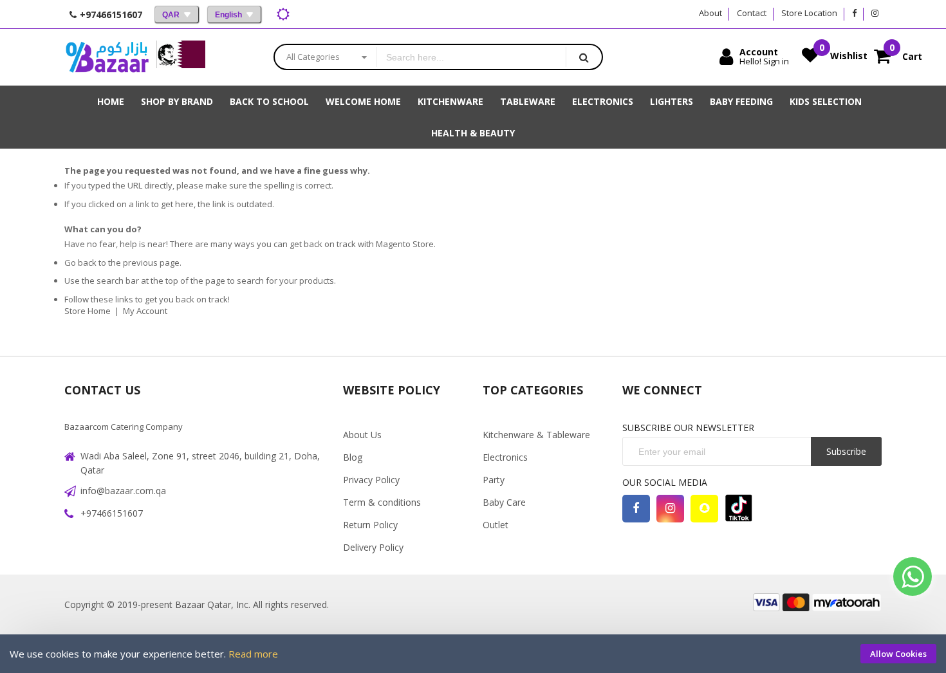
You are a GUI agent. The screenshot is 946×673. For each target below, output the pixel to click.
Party (494, 480)
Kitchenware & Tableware (536, 435)
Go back (80, 262)
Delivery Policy (373, 547)
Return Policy (370, 525)
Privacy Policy (371, 480)
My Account (145, 311)
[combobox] (471, 57)
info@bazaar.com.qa (123, 490)
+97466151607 (111, 513)
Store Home (87, 311)
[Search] (584, 57)
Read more (253, 653)
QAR (171, 14)
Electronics (505, 457)
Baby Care (504, 502)
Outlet (495, 525)
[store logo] (107, 57)
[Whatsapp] (912, 576)
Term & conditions (382, 502)
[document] (473, 653)
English (228, 14)
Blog (352, 457)
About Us (362, 435)
